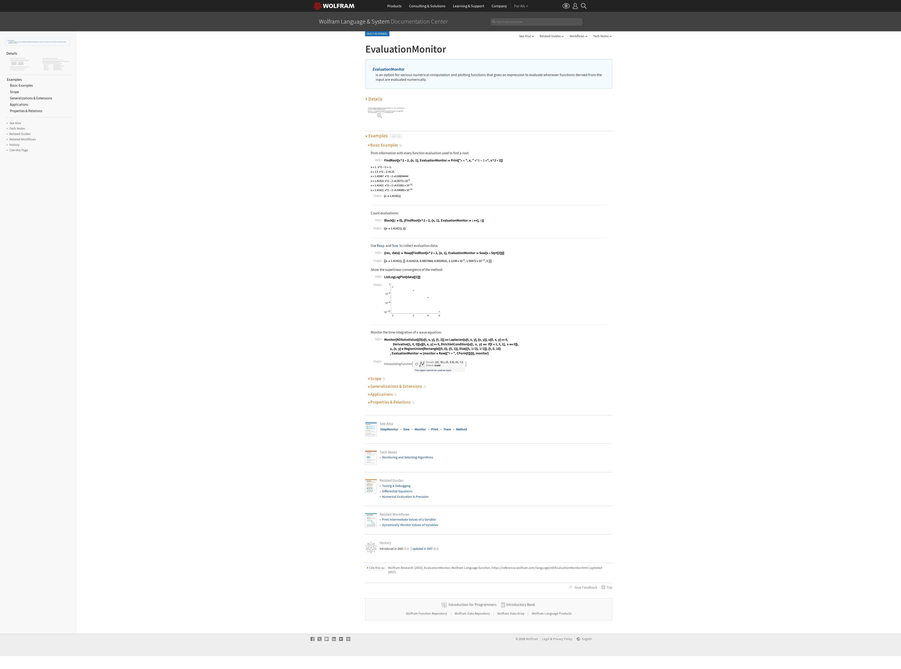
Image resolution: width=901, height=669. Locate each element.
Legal (546, 639)
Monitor (420, 429)
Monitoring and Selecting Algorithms (407, 457)
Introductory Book (520, 604)
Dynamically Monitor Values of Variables (410, 525)
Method (461, 429)
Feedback (586, 587)
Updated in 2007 (425, 549)
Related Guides (550, 36)
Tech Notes (601, 36)
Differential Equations (397, 491)
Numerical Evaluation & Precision (405, 496)
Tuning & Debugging (396, 486)
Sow (395, 245)
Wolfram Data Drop (511, 613)
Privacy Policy (562, 639)
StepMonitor (389, 429)
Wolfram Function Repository (427, 613)
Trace (447, 429)
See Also (525, 36)
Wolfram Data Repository (473, 613)
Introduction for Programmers (472, 604)
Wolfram (532, 639)
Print (434, 429)
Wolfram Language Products (552, 613)
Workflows (577, 36)
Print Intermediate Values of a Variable (409, 519)
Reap (380, 245)
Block (375, 112)
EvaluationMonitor (11, 40)
